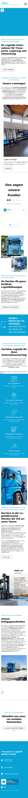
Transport (23, 290)
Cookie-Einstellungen (15, 790)
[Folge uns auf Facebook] (2, 787)
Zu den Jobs (6, 557)
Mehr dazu (8, 168)
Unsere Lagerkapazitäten (20, 598)
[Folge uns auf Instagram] (5, 787)
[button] (2, 692)
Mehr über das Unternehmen (10, 307)
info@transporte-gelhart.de (11, 773)
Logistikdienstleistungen (8, 366)
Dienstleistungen (5, 298)
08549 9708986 (8, 767)
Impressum (3, 790)
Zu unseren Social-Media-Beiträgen (14, 728)
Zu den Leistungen (8, 69)
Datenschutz (8, 790)
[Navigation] (25, 4)
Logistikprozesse (8, 295)
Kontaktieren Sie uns (11, 647)
